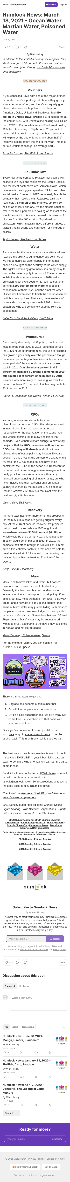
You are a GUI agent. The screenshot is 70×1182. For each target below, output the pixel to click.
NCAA (50, 822)
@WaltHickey (48, 773)
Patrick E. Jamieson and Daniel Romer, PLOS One (33, 395)
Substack (19, 1175)
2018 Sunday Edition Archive (35, 849)
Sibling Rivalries (51, 819)
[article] (35, 1044)
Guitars (59, 822)
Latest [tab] (15, 1027)
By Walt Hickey (11, 1044)
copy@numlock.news (37, 785)
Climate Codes (53, 804)
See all (9, 1113)
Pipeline (16, 813)
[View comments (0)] (17, 47)
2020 (38, 819)
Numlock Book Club (34, 793)
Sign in (63, 4)
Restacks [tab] (24, 986)
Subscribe (51, 4)
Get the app (51, 1166)
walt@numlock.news (18, 781)
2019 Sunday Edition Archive (35, 844)
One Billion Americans (56, 832)
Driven (52, 813)
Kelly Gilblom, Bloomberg (18, 569)
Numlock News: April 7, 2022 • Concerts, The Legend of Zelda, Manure (24, 1088)
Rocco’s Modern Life (15, 491)
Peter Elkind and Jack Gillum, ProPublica (28, 318)
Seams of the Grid (32, 834)
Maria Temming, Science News (21, 635)
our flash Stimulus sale (51, 67)
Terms (41, 1158)
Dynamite (40, 832)
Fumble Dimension (17, 825)
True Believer (31, 809)
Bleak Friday (28, 822)
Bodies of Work (48, 834)
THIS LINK (23, 757)
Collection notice (56, 1158)
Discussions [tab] (27, 1027)
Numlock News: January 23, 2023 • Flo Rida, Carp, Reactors (27, 1062)
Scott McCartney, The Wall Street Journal (28, 153)
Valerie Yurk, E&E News (17, 502)
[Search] (64, 1027)
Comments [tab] (10, 986)
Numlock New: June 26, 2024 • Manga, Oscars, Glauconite (24, 1038)
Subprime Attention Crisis (34, 827)
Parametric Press (38, 825)
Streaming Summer (26, 832)
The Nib (41, 813)
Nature (46, 635)
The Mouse (56, 825)
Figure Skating (11, 809)
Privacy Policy (59, 949)
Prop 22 (40, 822)
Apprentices (48, 809)
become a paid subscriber (40, 703)
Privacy (32, 1158)
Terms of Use (50, 946)
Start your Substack (26, 1166)
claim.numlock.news (37, 734)
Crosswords (12, 822)
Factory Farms (9, 832)
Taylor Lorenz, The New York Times (24, 239)
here (11, 734)
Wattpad (28, 813)
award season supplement (19, 797)
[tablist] (17, 986)
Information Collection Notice (34, 949)
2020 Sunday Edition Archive (35, 839)
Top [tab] (6, 1027)
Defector (18, 834)
